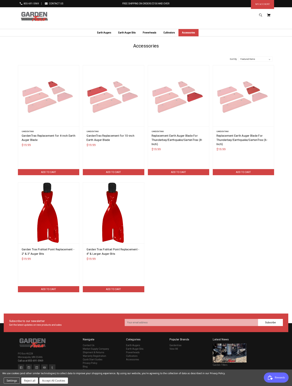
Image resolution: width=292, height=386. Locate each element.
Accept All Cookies (53, 380)
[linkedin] (36, 367)
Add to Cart (48, 172)
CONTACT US (56, 3)
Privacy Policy (90, 363)
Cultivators (132, 356)
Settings (12, 380)
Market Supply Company (96, 348)
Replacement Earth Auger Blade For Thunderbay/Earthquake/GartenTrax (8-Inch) (177, 140)
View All (173, 348)
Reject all (29, 380)
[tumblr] (52, 367)
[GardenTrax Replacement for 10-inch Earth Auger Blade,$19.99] (113, 95)
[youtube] (44, 367)
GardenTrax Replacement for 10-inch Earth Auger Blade (110, 138)
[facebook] (21, 367)
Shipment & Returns (93, 352)
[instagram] (29, 367)
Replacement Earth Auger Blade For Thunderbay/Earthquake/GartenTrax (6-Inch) (241, 140)
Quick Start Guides (92, 359)
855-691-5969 (31, 3)
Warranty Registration (94, 356)
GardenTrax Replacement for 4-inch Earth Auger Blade (48, 138)
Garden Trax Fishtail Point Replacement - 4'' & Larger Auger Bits (113, 251)
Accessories (132, 359)
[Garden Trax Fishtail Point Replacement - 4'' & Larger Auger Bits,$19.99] (113, 212)
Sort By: (233, 59)
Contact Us (88, 345)
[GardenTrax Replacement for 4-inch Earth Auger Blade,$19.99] (48, 95)
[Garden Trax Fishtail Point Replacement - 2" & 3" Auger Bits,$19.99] (48, 212)
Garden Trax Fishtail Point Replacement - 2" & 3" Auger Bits (48, 251)
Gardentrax (175, 345)
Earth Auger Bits (134, 348)
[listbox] (255, 59)
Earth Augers (133, 345)
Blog (85, 366)
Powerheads (133, 352)
